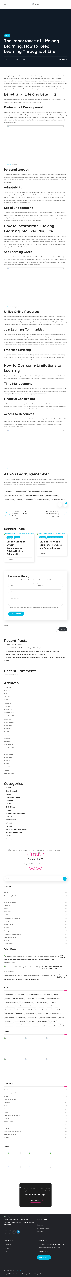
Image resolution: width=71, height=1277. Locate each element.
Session (9, 836)
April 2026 (7, 700)
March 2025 (7, 741)
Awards (8, 788)
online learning (29, 499)
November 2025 (9, 716)
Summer (53, 1021)
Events (8, 804)
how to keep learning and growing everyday (40, 491)
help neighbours (9, 1009)
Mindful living (21, 1017)
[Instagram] (14, 1232)
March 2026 (7, 703)
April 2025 (7, 738)
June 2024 (7, 764)
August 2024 (8, 757)
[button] (66, 4)
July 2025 (7, 728)
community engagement (11, 1002)
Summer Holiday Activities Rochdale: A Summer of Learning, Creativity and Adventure (32, 651)
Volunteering (51, 1025)
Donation (9, 801)
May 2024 (7, 767)
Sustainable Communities (22, 1025)
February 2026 (8, 706)
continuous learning (20, 491)
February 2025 (8, 744)
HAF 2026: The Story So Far (14, 645)
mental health (11, 820)
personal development (43, 499)
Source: (9, 165)
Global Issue (10, 807)
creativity (53, 1002)
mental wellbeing (9, 1017)
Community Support (13, 797)
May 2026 (7, 696)
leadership (19, 1013)
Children (7, 998)
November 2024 (9, 748)
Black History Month (13, 791)
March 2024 (7, 770)
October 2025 (8, 719)
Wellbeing (61, 1025)
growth (41, 1006)
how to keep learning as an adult (13, 495)
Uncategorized (11, 839)
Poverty (9, 826)
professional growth (57, 499)
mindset (17, 537)
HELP (57, 1006)
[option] (19, 549)
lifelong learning (9, 499)
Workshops (7, 1245)
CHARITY (56, 994)
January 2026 (8, 709)
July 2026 (7, 690)
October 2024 (8, 751)
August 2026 (8, 687)
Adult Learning (21, 994)
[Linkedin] (18, 1232)
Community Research (27, 1002)
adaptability (8, 491)
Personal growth (32, 1017)
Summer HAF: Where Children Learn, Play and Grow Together (24, 648)
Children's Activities (18, 998)
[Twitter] (5, 1232)
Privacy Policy (19, 1270)
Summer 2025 (9, 1025)
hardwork (49, 1006)
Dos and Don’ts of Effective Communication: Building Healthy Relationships (16, 548)
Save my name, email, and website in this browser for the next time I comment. (34, 608)
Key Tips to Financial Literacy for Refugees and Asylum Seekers (50, 544)
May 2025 (7, 735)
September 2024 (9, 754)
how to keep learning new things (34, 495)
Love (47, 1013)
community (41, 998)
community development (53, 998)
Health (8, 810)
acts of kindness (9, 994)
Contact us (40, 1225)
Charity (8, 794)
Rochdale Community (14, 832)
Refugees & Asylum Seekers (55, 537)
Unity (43, 1025)
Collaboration (30, 998)
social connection (42, 1021)
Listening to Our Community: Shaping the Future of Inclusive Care (26, 654)
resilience (8, 1021)
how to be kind (56, 1009)
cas (9, 59)
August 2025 (8, 725)
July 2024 (7, 760)
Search (6, 625)
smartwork (31, 1021)
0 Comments (63, 59)
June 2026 (7, 693)
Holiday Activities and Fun (41, 1009)
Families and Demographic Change (27, 1006)
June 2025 (7, 732)
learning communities (52, 495)
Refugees (62, 1017)
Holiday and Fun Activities (15, 813)
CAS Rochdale (46, 994)
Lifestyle (7, 35)
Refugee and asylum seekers (48, 1017)
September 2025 (9, 722)
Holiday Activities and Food (24, 1009)
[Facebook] (9, 1232)
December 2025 (9, 712)
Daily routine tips (9, 1006)
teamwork (35, 1025)
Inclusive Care (9, 1013)
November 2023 (9, 773)
